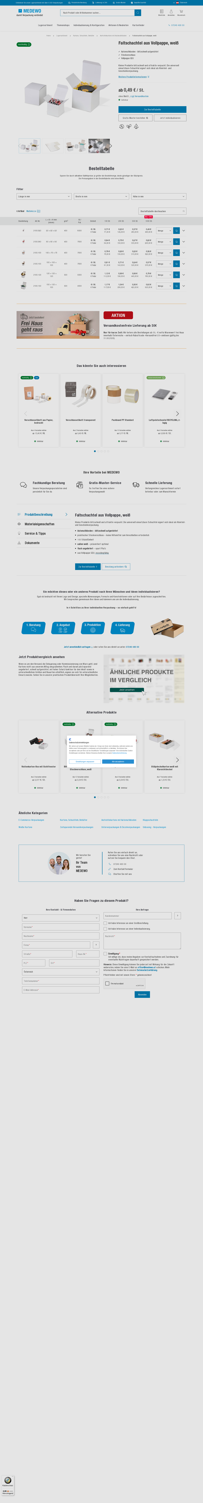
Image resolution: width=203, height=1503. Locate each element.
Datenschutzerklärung (119, 753)
